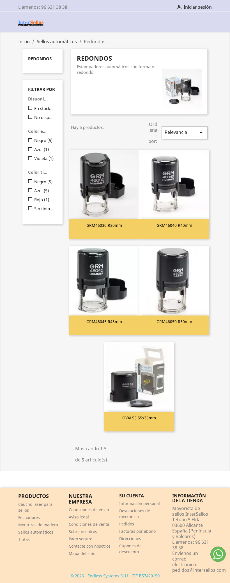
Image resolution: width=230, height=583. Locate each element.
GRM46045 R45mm (104, 321)
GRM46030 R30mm (104, 225)
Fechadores (29, 517)
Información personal (139, 503)
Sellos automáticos (35, 532)
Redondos (40, 58)
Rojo (41, 199)
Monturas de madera (38, 524)
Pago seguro (80, 538)
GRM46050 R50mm (174, 321)
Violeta (44, 158)
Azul (41, 149)
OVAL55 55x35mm (139, 417)
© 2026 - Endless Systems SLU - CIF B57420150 (115, 576)
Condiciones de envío (89, 509)
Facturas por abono (137, 531)
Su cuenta (131, 496)
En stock (44, 108)
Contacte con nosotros (90, 546)
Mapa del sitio (82, 553)
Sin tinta (44, 208)
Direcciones (130, 538)
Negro (43, 140)
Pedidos (126, 524)
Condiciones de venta (89, 524)
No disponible (44, 117)
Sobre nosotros (83, 531)
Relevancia (184, 132)
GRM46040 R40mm (174, 225)
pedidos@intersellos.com (199, 570)
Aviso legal (79, 517)
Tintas (24, 539)
